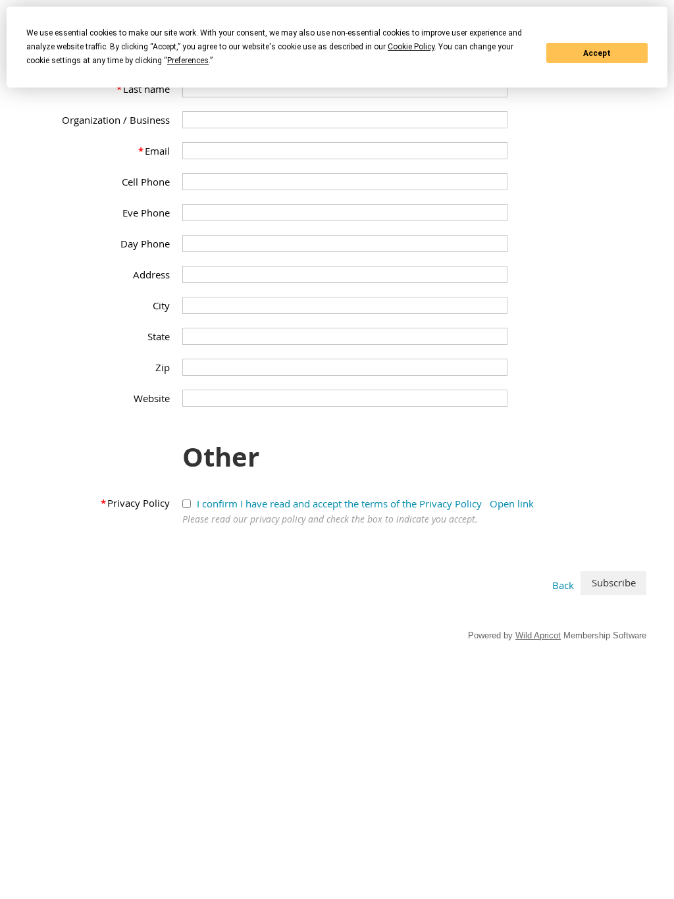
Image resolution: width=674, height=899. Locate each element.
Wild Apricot (538, 635)
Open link (512, 503)
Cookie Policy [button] (411, 46)
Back (563, 585)
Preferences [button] (188, 60)
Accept (597, 53)
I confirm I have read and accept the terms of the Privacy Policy (339, 503)
